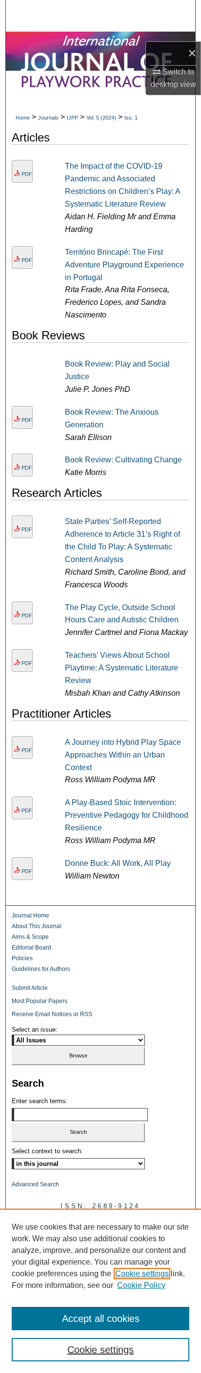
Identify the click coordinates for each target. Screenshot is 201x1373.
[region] (100, 1291)
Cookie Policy (141, 1285)
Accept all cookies (101, 1318)
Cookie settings (142, 1273)
